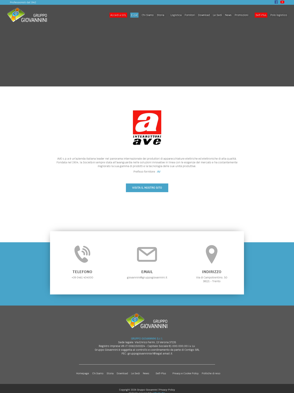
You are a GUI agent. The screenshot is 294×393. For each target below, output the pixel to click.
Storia (160, 15)
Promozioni (241, 15)
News (228, 15)
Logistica (176, 15)
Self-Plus (261, 15)
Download (204, 15)
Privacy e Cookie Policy (186, 373)
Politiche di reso (211, 373)
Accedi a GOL (118, 15)
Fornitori (190, 15)
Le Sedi (217, 15)
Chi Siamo (148, 15)
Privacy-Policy (167, 389)
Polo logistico (279, 15)
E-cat (134, 15)
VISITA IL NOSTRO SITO (147, 187)
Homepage (82, 373)
